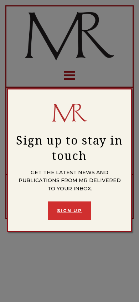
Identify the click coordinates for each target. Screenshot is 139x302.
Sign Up (69, 210)
